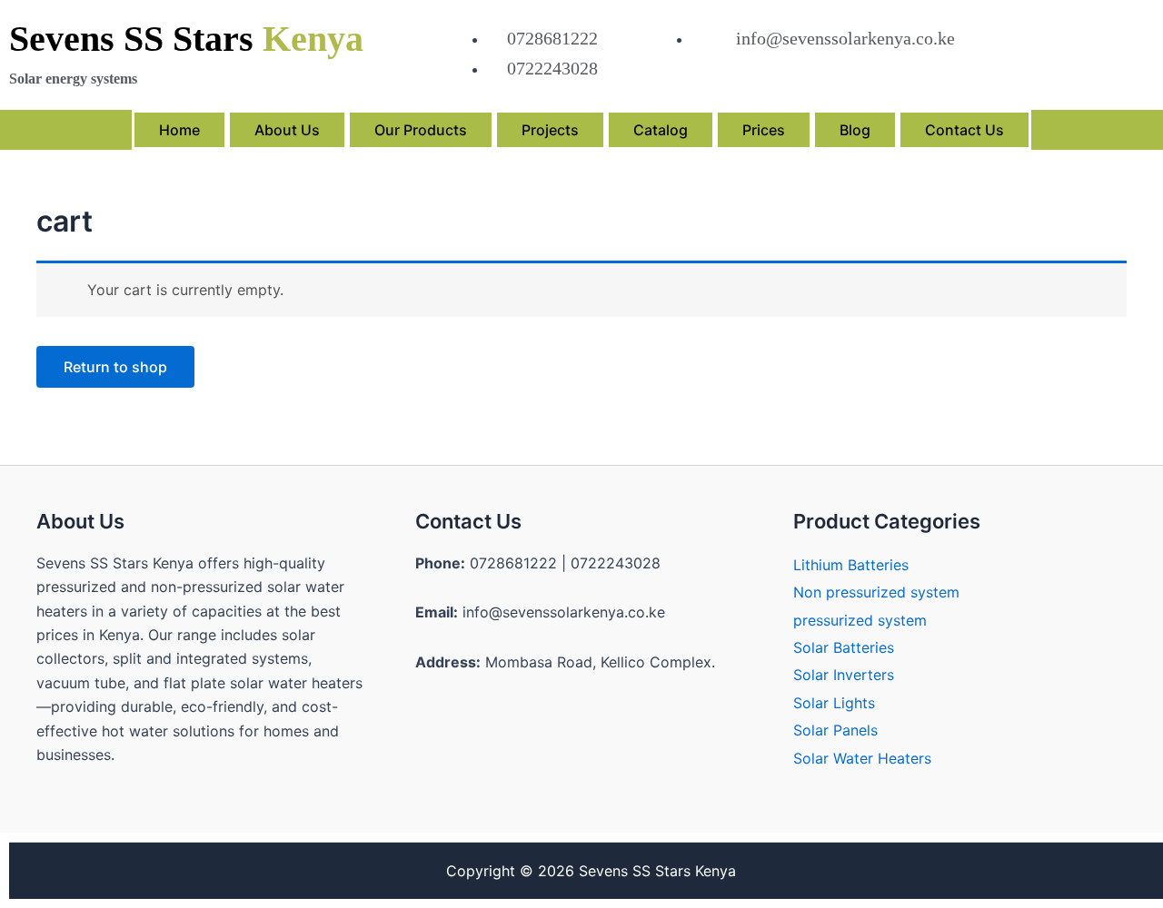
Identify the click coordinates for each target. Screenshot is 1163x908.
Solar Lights (834, 703)
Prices (763, 130)
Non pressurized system (876, 592)
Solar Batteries (843, 647)
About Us (287, 130)
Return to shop (115, 367)
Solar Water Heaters (862, 758)
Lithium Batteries (851, 565)
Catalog (660, 130)
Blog (855, 130)
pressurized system (860, 620)
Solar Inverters (843, 675)
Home (179, 130)
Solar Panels (835, 730)
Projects (550, 130)
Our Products (420, 130)
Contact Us (964, 130)
